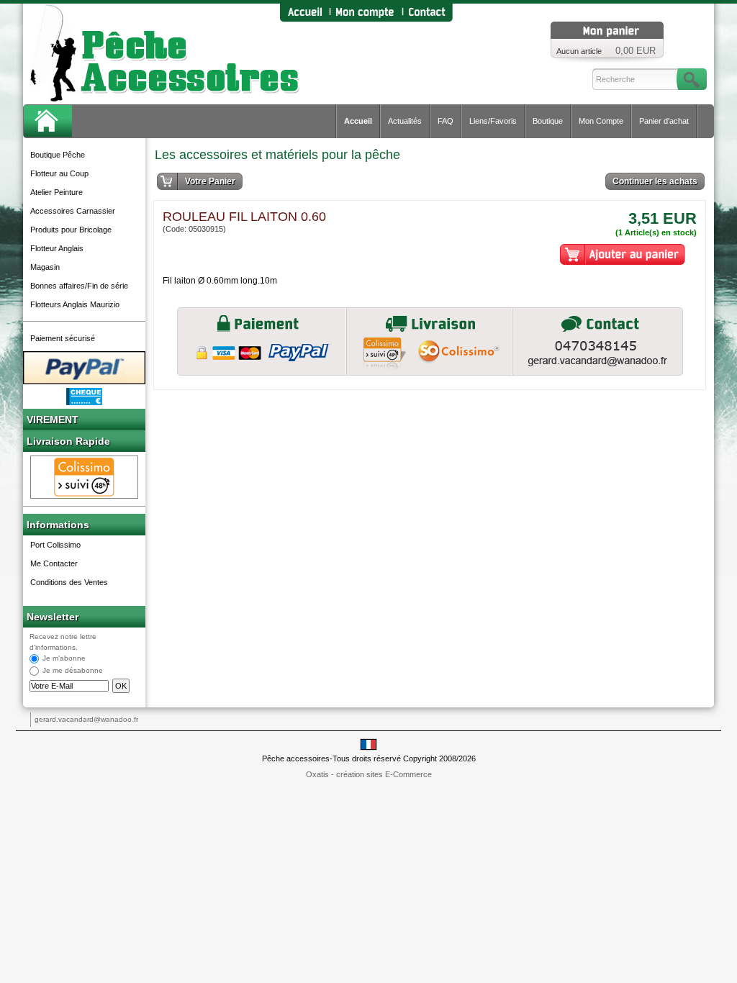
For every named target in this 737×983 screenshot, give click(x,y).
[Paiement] (261, 341)
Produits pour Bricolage (71, 229)
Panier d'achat (664, 121)
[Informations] (597, 341)
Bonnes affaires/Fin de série (79, 285)
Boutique (548, 121)
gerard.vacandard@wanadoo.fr (86, 719)
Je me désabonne (72, 671)
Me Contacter (54, 563)
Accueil (358, 121)
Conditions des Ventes (69, 582)
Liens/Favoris (493, 121)
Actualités (405, 121)
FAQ (445, 121)
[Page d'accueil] (304, 12)
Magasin (45, 267)
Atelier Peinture (56, 192)
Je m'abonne (64, 659)
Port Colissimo (55, 544)
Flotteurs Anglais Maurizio (74, 304)
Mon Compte (601, 121)
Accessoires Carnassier (72, 211)
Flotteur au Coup (59, 173)
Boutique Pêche (57, 154)
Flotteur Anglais (56, 248)
